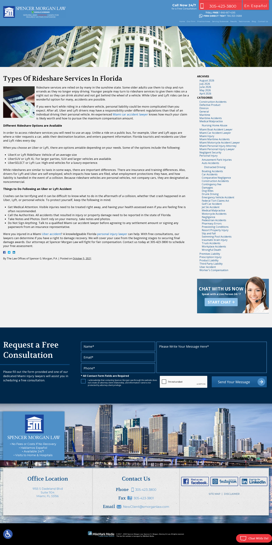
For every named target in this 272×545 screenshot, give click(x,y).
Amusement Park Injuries (217, 159)
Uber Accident (207, 267)
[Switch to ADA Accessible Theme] (8, 534)
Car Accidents (210, 174)
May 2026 (205, 90)
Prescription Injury (210, 257)
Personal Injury (208, 155)
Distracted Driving (215, 167)
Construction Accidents (213, 101)
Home (182, 21)
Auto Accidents (210, 163)
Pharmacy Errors (212, 223)
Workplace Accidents (214, 246)
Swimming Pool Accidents (217, 236)
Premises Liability (209, 253)
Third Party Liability (211, 263)
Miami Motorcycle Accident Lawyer (219, 142)
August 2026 (206, 80)
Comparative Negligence (216, 177)
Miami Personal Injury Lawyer (217, 149)
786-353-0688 (234, 15)
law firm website (125, 536)
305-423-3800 (222, 6)
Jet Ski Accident (210, 207)
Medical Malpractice (211, 121)
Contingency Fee (211, 184)
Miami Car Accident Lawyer (215, 133)
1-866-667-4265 (227, 12)
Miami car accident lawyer (130, 114)
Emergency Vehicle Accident (218, 197)
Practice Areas (203, 21)
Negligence (208, 217)
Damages (207, 187)
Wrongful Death (211, 250)
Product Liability (208, 260)
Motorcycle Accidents (214, 213)
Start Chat (219, 302)
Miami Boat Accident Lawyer (215, 129)
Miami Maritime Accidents (214, 139)
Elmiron (204, 108)
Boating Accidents (212, 171)
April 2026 (205, 93)
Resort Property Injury (215, 230)
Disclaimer (232, 493)
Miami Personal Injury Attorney (217, 146)
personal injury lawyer (112, 234)
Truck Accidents (211, 243)
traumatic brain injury (214, 240)
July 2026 (204, 84)
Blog (254, 21)
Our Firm (191, 21)
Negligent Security (210, 152)
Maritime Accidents (210, 118)
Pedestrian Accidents (214, 220)
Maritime (204, 115)
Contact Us (263, 21)
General (204, 111)
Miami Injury (206, 136)
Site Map (214, 493)
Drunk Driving (210, 194)
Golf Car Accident (212, 204)
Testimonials (244, 21)
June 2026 (205, 87)
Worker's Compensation (213, 270)
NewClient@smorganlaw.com (146, 507)
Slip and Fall (209, 233)
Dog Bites (207, 190)
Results (233, 21)
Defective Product (209, 105)
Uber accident (51, 234)
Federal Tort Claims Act (215, 200)
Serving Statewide (220, 21)
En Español (255, 6)
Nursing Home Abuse (214, 125)
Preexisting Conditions (215, 227)
